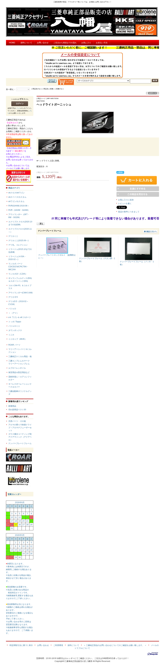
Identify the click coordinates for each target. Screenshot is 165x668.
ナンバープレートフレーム (20, 443)
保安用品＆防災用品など (19, 372)
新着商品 (12, 406)
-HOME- (12, 43)
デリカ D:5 (13, 297)
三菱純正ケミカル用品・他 (20, 356)
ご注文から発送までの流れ (65, 43)
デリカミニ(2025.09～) (18, 240)
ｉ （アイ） (13, 313)
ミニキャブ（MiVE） (17, 339)
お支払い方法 (101, 43)
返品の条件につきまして (128, 212)
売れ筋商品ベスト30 (17, 409)
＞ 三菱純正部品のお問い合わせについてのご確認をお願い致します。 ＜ (115, 645)
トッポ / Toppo (14, 322)
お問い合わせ (43, 43)
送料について (26, 43)
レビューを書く (125, 203)
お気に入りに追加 (126, 200)
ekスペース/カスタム (17, 197)
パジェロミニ (14, 326)
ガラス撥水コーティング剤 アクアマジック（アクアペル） (25, 437)
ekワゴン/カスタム (16, 201)
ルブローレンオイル (17, 368)
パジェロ (12, 309)
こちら (18, 108)
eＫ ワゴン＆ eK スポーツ (19, 317)
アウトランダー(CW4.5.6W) (20, 293)
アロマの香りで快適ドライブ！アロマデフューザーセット (20, 428)
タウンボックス (15, 330)
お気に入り (86, 43)
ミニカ (11, 335)
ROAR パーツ (14, 345)
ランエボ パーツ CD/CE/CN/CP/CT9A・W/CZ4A (18, 267)
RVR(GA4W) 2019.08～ (18, 206)
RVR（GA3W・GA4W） (19, 210)
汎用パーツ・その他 (17, 421)
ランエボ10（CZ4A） (17, 274)
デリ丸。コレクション (18, 245)
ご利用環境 (58, 645)
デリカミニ (13, 236)
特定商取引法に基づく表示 (21, 645)
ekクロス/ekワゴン (16, 193)
